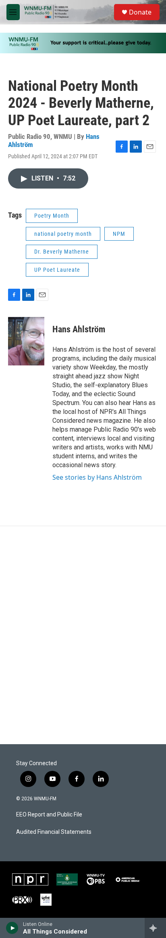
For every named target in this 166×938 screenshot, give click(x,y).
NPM (119, 234)
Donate (140, 12)
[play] (12, 928)
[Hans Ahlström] (26, 341)
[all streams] (155, 928)
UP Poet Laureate (57, 270)
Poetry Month (51, 215)
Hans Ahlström (78, 329)
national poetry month (63, 234)
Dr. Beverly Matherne (61, 251)
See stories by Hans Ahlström (97, 477)
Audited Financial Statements (53, 832)
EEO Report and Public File (49, 815)
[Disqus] (83, 635)
